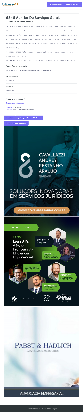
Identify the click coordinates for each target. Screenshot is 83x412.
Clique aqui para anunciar (16, 123)
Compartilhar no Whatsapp (30, 118)
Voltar (10, 118)
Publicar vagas (72, 4)
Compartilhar (56, 4)
